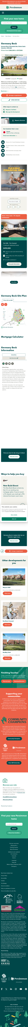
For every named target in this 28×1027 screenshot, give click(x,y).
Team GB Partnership (14, 763)
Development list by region (14, 31)
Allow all (14, 519)
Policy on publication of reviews (8, 888)
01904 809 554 (15, 100)
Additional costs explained (14, 852)
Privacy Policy (4, 875)
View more (7, 593)
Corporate (14, 856)
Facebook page (21, 792)
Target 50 (14, 862)
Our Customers (14, 854)
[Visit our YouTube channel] (21, 989)
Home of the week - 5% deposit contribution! (11, 216)
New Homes (8, 36)
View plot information (14, 264)
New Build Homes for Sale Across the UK (14, 1007)
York (16, 87)
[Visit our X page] (6, 989)
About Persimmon (14, 849)
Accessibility (4, 878)
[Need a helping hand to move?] (14, 178)
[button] (3, 66)
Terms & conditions (5, 886)
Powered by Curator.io (6, 806)
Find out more (6, 681)
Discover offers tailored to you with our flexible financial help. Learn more (14, 2)
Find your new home (14, 843)
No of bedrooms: (14, 205)
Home (2, 36)
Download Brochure (19, 681)
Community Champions (14, 738)
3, (15, 207)
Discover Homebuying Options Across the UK (14, 1011)
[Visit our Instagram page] (16, 989)
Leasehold (14, 860)
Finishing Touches (14, 847)
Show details (14, 515)
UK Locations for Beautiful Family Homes (14, 1009)
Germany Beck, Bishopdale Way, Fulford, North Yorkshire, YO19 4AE (13, 47)
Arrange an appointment (15, 95)
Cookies (3, 880)
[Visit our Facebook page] (1, 989)
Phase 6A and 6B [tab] (7, 300)
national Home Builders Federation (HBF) (10, 954)
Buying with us (14, 845)
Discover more (14, 456)
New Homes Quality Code (7, 873)
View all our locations (14, 833)
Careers (14, 858)
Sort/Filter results (14, 198)
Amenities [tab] (13, 355)
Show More (14, 282)
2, (10, 207)
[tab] (3, 363)
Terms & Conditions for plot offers (8, 891)
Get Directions (13, 358)
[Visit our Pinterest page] (26, 989)
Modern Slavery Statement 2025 (14, 864)
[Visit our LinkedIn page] (11, 989)
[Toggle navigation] (3, 13)
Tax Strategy (4, 883)
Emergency (14, 866)
